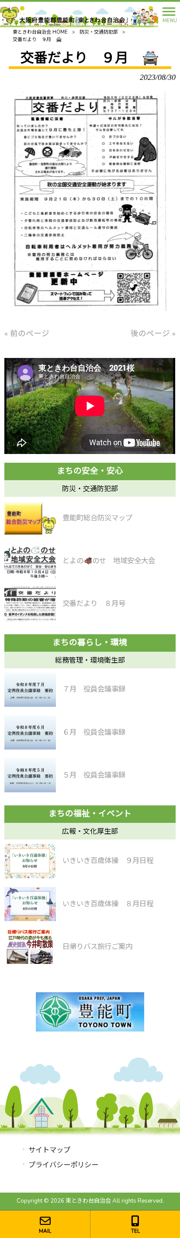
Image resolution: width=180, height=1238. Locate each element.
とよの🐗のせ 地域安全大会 (108, 561)
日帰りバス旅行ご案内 (97, 947)
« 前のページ (26, 333)
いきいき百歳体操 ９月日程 (107, 861)
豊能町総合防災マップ (97, 518)
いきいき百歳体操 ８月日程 (107, 904)
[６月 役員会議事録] (29, 732)
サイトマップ (49, 1150)
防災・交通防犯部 (99, 32)
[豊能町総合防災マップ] (29, 518)
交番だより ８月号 (93, 603)
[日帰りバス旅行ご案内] (29, 947)
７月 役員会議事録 (93, 689)
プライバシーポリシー (63, 1165)
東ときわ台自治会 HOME (40, 32)
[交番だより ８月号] (29, 604)
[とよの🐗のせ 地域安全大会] (29, 561)
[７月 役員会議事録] (29, 690)
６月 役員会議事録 (93, 732)
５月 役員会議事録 (93, 775)
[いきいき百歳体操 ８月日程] (29, 904)
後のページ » (153, 333)
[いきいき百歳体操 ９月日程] (29, 861)
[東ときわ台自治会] (79, 14)
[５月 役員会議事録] (29, 775)
